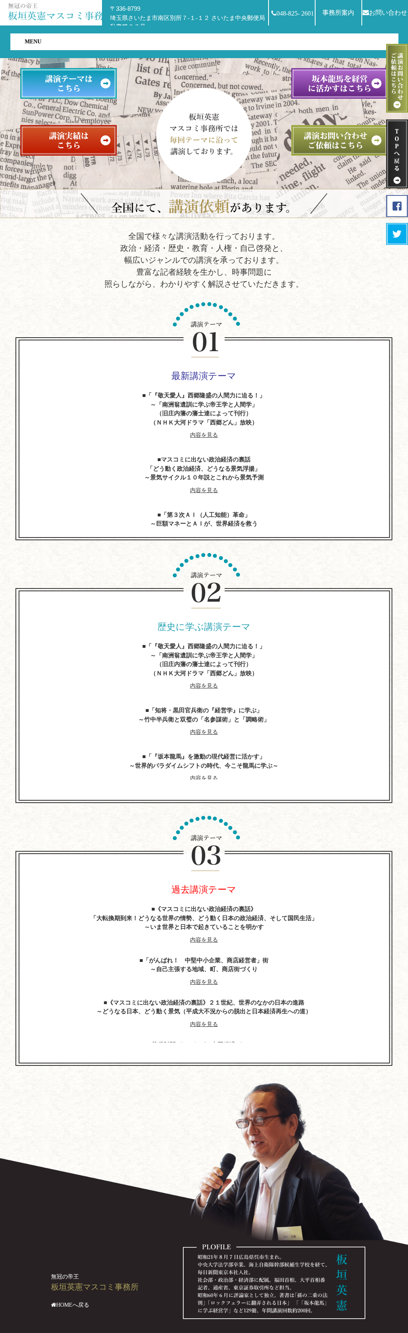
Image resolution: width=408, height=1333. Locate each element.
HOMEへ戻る (72, 1305)
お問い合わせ (388, 12)
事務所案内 (338, 12)
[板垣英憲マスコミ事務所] (62, 11)
